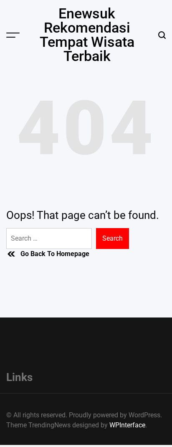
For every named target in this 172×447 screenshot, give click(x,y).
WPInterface (127, 425)
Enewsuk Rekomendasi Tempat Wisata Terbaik (87, 34)
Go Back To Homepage (54, 254)
